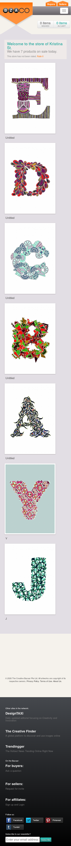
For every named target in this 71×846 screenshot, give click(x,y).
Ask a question (13, 770)
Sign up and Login (14, 804)
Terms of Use (46, 681)
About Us (57, 681)
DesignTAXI (14, 713)
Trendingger (14, 746)
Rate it (40, 56)
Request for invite (14, 788)
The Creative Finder (20, 731)
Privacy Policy (33, 681)
